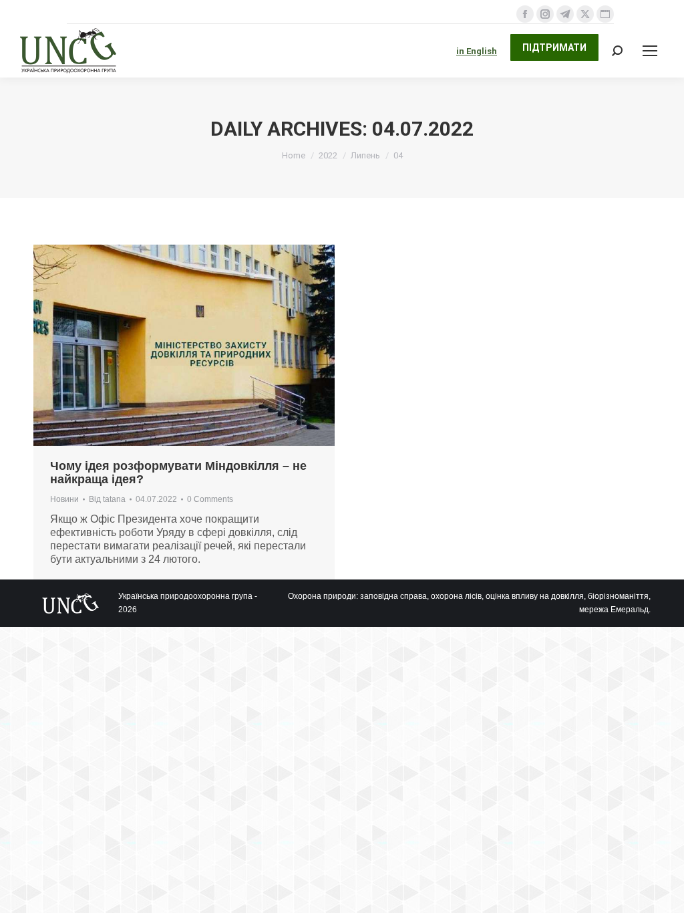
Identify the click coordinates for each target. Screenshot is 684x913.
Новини (64, 499)
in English (476, 51)
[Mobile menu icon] (650, 50)
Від (107, 499)
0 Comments (210, 499)
